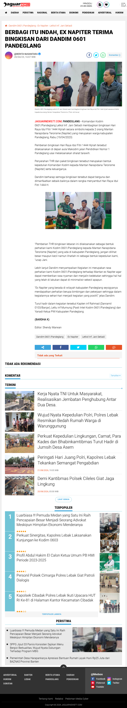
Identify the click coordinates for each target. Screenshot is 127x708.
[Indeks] (100, 4)
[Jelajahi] (123, 5)
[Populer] (106, 4)
